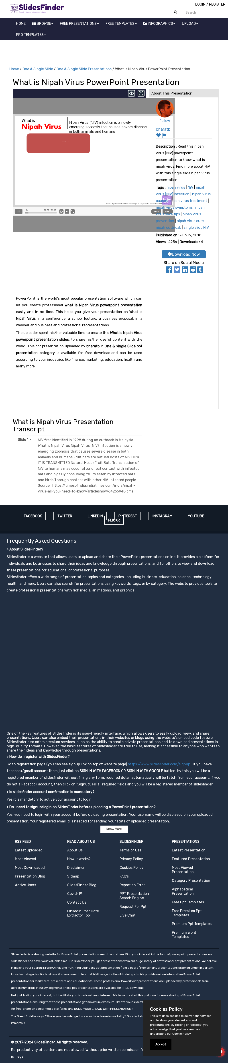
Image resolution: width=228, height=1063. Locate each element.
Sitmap (73, 876)
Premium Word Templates (184, 934)
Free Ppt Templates (188, 902)
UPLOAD (189, 23)
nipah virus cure (190, 221)
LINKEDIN (95, 516)
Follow (164, 121)
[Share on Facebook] (169, 271)
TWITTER (64, 516)
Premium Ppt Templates (192, 924)
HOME (21, 23)
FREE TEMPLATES (120, 23)
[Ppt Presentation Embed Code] (131, 93)
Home (14, 69)
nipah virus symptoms (174, 207)
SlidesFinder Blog (81, 885)
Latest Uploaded (29, 850)
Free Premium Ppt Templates (187, 913)
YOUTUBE (196, 516)
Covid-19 (74, 894)
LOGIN (200, 4)
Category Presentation (191, 880)
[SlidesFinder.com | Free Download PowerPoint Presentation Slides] (37, 8)
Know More (114, 829)
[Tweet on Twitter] (177, 271)
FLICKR (114, 520)
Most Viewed (25, 859)
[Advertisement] (114, 53)
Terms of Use (130, 850)
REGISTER (217, 4)
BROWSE (43, 23)
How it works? (79, 859)
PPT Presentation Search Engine (134, 896)
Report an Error (132, 885)
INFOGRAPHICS (160, 23)
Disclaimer (76, 867)
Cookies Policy (131, 867)
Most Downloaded (30, 867)
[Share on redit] (193, 271)
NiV (190, 187)
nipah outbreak (168, 227)
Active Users (25, 885)
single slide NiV (196, 227)
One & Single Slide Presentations (84, 69)
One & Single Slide (37, 69)
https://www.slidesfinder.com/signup (159, 764)
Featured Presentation (191, 859)
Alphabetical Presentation (183, 891)
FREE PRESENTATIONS (78, 23)
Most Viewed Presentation (183, 869)
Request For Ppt (133, 906)
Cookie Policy (181, 1033)
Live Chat (128, 915)
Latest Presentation (189, 850)
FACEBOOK (33, 516)
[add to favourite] (159, 136)
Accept (160, 1044)
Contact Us (76, 902)
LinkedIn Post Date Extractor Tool (83, 913)
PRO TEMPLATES (30, 35)
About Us (75, 850)
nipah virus (176, 187)
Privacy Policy (131, 859)
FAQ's (124, 876)
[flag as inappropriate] (164, 136)
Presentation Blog (30, 876)
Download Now (186, 254)
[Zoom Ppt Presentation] (141, 93)
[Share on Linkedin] (185, 271)
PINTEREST (127, 516)
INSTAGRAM (162, 516)
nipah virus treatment (188, 201)
